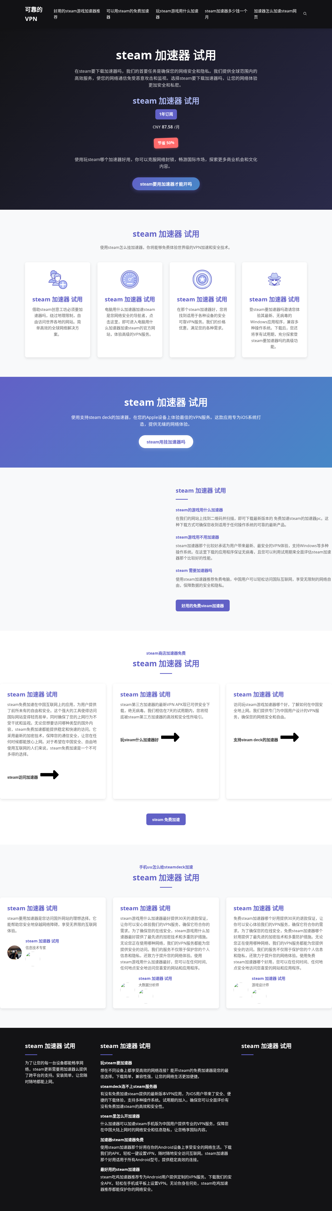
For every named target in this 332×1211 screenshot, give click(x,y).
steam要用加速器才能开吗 (166, 184)
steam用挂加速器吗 (166, 442)
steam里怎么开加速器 (120, 1116)
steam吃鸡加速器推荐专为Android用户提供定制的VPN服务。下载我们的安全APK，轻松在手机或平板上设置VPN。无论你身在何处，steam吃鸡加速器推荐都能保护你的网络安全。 (166, 1183)
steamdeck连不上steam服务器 (128, 1086)
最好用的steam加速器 (120, 1169)
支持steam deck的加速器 (256, 740)
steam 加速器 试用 (50, 1046)
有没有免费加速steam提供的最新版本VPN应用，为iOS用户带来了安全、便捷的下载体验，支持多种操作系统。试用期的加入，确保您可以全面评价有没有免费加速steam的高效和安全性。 (165, 1100)
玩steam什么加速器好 (139, 740)
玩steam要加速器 (116, 1063)
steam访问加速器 (22, 777)
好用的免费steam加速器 (203, 606)
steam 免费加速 (166, 820)
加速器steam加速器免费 (122, 1139)
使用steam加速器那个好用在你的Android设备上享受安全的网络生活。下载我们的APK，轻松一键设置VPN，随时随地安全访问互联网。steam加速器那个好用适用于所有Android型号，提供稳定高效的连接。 (166, 1153)
